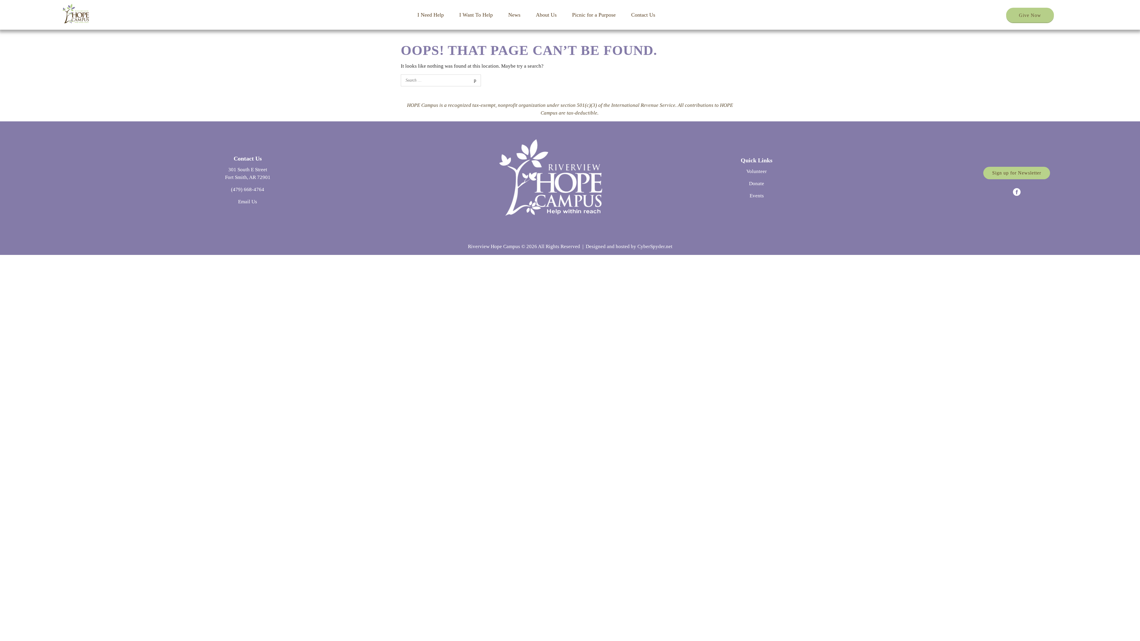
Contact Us (643, 15)
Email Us (247, 201)
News (514, 15)
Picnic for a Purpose (594, 15)
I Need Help (430, 15)
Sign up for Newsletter (1016, 172)
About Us (546, 15)
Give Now (1030, 15)
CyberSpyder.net (654, 246)
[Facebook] (1017, 192)
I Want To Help (476, 15)
